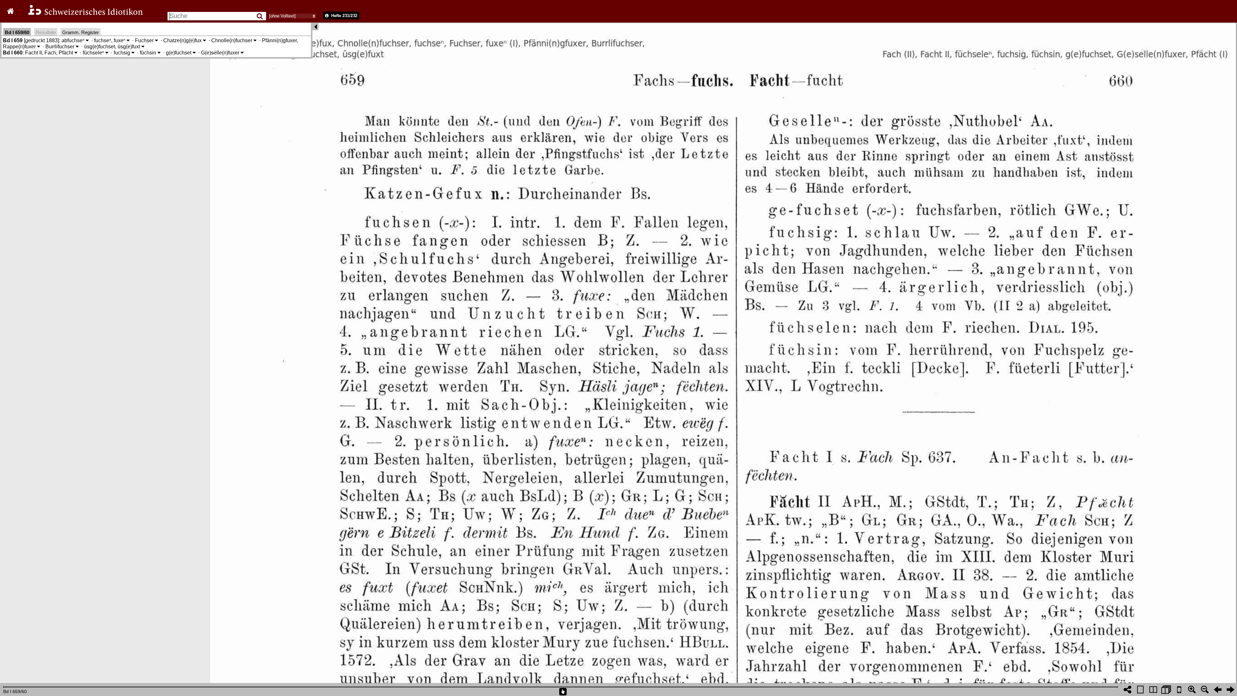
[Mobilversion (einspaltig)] (1179, 689)
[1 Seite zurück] (1217, 689)
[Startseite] (81, 14)
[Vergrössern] (1191, 689)
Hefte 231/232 (343, 15)
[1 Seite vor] (1230, 689)
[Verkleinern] (1204, 689)
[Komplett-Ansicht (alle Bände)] (1166, 689)
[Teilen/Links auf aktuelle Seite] (1127, 689)
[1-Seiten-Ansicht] (1140, 689)
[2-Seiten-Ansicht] (1153, 689)
